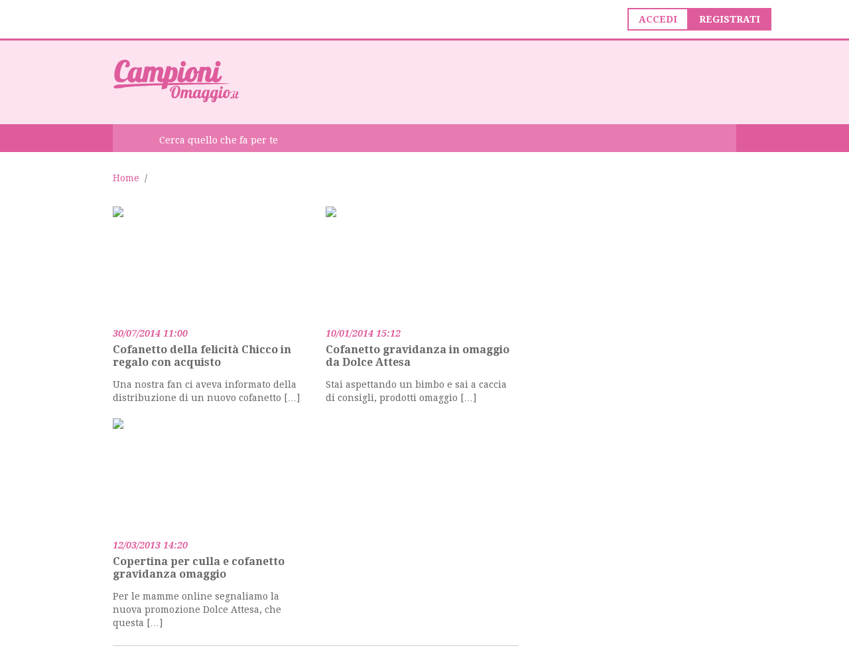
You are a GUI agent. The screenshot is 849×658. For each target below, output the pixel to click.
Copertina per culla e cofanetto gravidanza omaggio (199, 567)
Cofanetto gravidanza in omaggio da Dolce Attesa (417, 356)
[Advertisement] (494, 81)
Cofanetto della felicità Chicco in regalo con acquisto (202, 356)
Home (126, 178)
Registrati (729, 19)
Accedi (658, 19)
